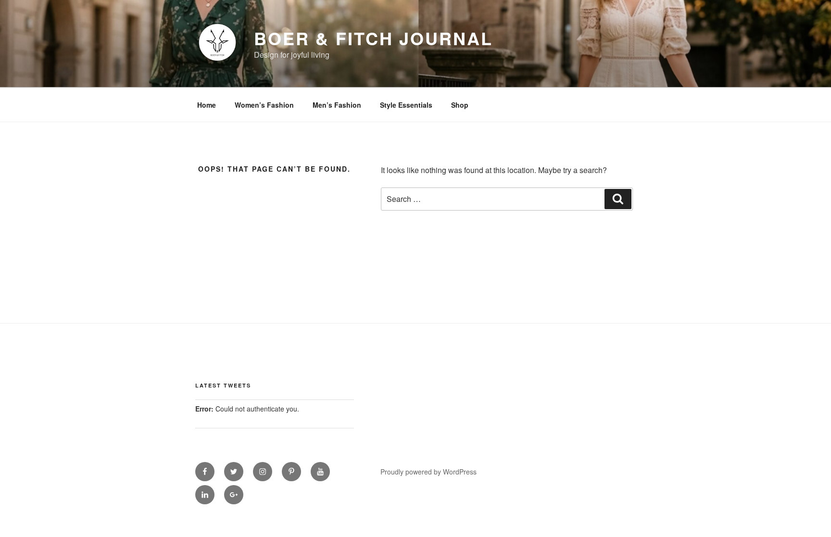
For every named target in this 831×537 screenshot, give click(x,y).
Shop (459, 105)
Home (206, 105)
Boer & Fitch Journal (373, 37)
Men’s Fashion (337, 105)
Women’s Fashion (264, 105)
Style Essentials (406, 105)
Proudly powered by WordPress (428, 471)
